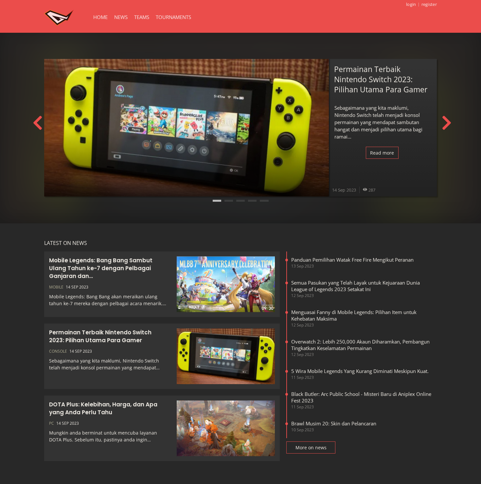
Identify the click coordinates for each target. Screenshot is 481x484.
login (411, 4)
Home (100, 17)
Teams (141, 17)
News (121, 17)
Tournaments (173, 17)
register (429, 4)
